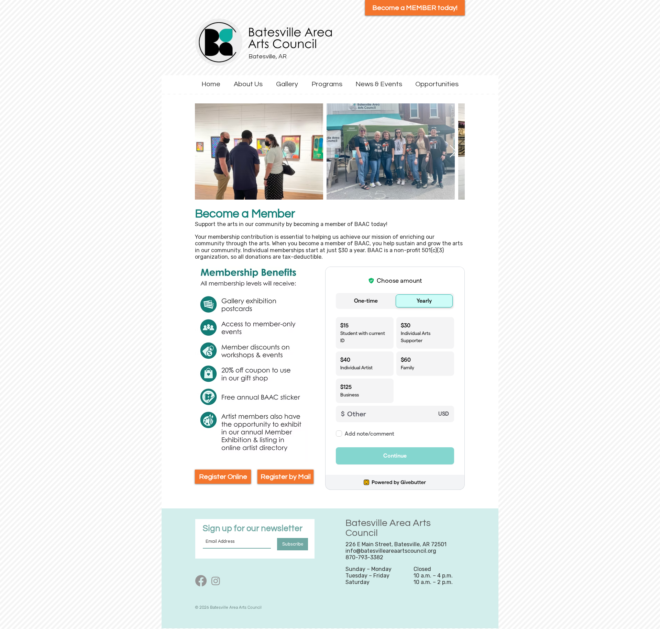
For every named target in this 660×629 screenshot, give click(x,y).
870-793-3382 (364, 557)
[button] (248, 84)
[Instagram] (215, 580)
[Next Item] (453, 151)
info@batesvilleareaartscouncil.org (390, 551)
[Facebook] (201, 580)
